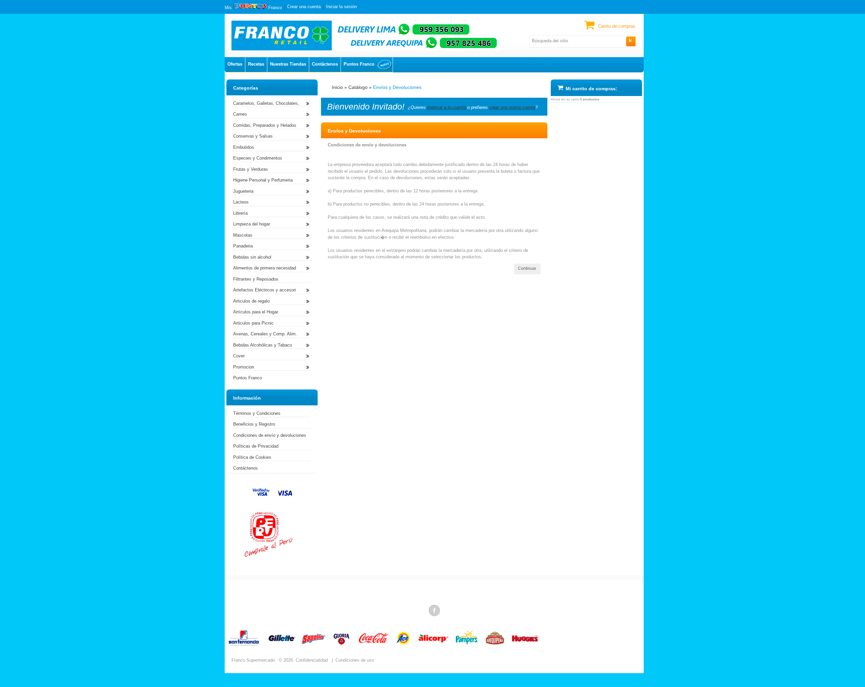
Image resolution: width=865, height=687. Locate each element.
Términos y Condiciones (256, 413)
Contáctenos (325, 64)
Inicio (337, 87)
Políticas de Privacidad (255, 446)
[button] (630, 41)
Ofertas (234, 64)
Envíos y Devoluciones (397, 87)
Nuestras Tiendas (288, 64)
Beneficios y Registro (254, 424)
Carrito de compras (616, 26)
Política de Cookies (252, 457)
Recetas (256, 64)
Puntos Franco (359, 64)
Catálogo (358, 87)
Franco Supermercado (253, 660)
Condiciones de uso (355, 660)
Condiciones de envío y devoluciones (269, 435)
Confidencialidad (312, 660)
